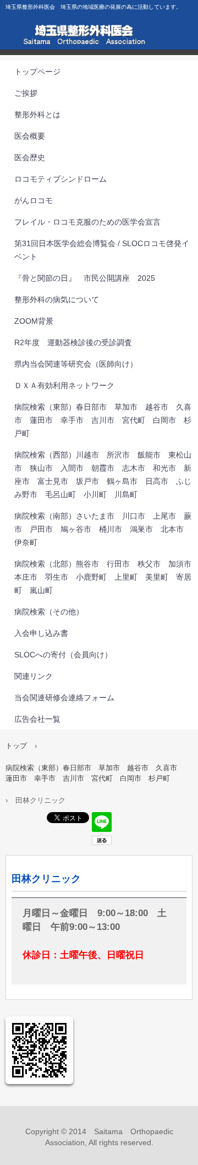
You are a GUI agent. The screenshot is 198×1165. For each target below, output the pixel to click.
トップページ (37, 71)
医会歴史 (29, 157)
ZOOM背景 (33, 321)
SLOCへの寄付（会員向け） (63, 654)
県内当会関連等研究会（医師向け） (76, 364)
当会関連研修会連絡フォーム (64, 697)
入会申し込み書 (41, 633)
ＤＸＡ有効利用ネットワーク (64, 385)
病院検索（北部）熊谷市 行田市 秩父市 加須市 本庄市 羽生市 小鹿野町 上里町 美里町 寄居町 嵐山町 (106, 577)
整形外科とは (37, 114)
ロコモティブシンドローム (60, 179)
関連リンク (33, 676)
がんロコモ (33, 200)
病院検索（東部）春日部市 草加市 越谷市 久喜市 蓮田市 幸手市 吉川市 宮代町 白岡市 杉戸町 (102, 420)
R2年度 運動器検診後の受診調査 (73, 342)
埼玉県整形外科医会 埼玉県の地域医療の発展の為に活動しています (99, 38)
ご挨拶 (25, 93)
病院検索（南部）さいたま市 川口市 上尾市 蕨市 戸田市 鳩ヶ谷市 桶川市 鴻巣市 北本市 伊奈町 (102, 529)
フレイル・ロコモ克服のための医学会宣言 (87, 221)
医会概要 (29, 136)
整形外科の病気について (56, 299)
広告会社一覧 (37, 719)
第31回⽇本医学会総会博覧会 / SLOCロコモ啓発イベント (101, 250)
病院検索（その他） (49, 611)
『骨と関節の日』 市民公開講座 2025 (84, 278)
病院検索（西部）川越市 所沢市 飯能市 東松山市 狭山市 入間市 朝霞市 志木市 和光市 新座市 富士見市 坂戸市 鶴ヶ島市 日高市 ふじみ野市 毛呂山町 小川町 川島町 (102, 474)
